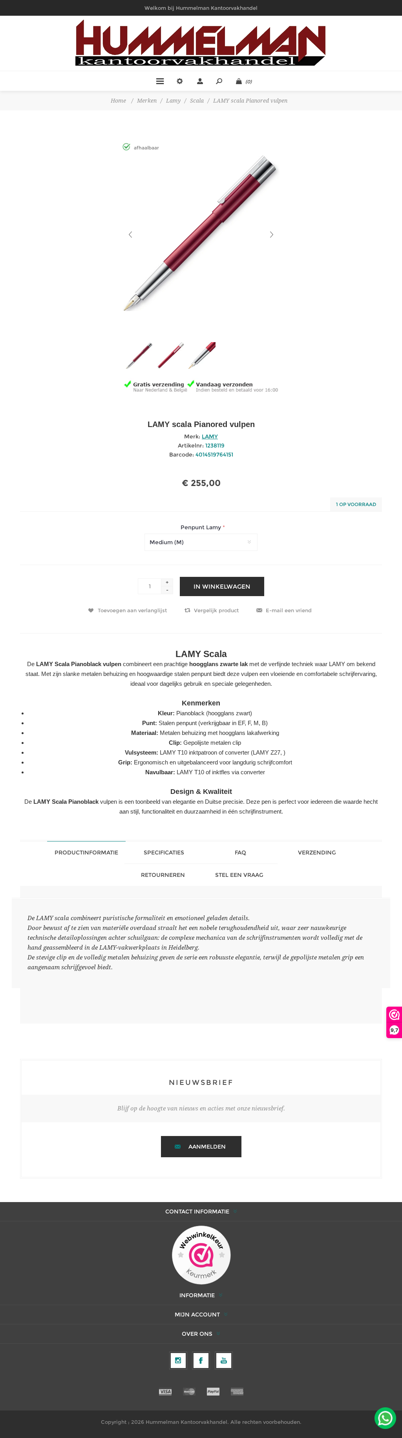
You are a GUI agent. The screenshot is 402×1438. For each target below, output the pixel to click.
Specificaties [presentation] (164, 852)
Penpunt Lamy (202, 527)
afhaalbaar (146, 148)
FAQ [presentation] (240, 852)
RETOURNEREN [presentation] (163, 874)
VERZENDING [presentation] (317, 852)
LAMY (210, 436)
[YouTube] (223, 1360)
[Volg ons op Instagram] (178, 1360)
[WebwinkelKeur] (201, 1255)
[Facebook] (201, 1360)
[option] (138, 358)
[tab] (86, 852)
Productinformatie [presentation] (86, 852)
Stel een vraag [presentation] (239, 874)
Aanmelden (207, 1146)
